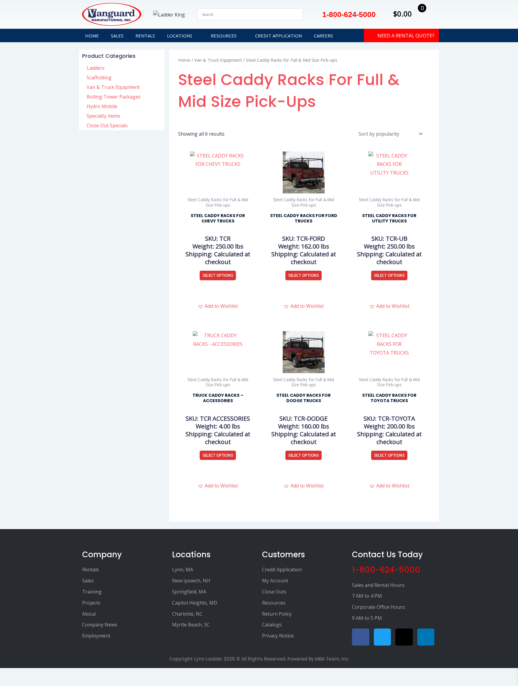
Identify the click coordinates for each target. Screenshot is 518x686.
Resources (224, 36)
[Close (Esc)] (35, 674)
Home (92, 36)
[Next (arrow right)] (14, 683)
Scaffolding (99, 77)
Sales (117, 36)
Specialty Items (103, 116)
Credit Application (278, 36)
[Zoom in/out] (4, 674)
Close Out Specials (107, 125)
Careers (323, 36)
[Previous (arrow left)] (4, 683)
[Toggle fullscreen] (14, 674)
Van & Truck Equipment (113, 87)
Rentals (145, 36)
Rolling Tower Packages (114, 96)
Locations (179, 36)
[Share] (24, 674)
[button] (218, 306)
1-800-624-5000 (386, 569)
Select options (218, 275)
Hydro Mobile (102, 106)
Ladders (96, 68)
